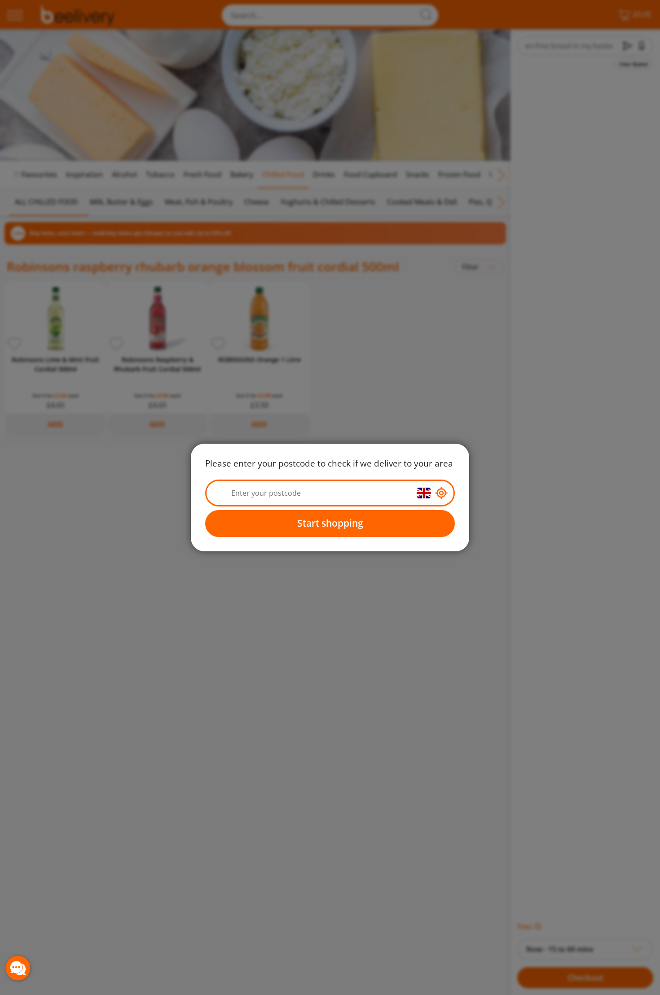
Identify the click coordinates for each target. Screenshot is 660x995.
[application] (18, 968)
